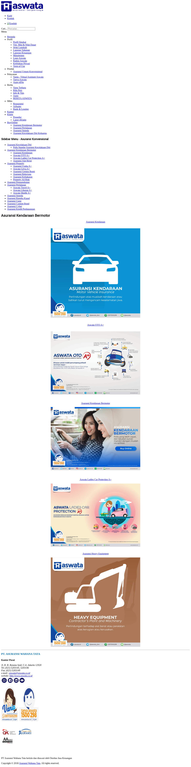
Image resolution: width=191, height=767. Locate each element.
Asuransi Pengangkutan (18, 182)
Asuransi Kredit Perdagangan (21, 209)
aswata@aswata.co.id (19, 673)
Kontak (10, 18)
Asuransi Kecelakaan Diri (19, 144)
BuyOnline (12, 122)
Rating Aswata (20, 61)
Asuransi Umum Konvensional (27, 71)
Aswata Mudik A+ (22, 193)
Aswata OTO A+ (21, 155)
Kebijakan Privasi (21, 63)
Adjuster (17, 106)
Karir (9, 15)
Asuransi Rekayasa (22, 174)
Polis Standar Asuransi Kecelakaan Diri (31, 147)
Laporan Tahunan (21, 50)
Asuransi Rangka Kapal (18, 198)
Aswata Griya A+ (21, 169)
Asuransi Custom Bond (18, 203)
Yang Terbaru (19, 87)
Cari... (4, 28)
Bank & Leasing (21, 109)
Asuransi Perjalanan (22, 128)
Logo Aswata (19, 58)
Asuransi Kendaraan (22, 152)
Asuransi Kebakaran (22, 177)
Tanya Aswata (20, 79)
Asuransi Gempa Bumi (24, 171)
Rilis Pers (17, 90)
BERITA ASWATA (22, 98)
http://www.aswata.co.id (21, 676)
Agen (15, 95)
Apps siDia (18, 82)
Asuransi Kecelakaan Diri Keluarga (30, 133)
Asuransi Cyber (14, 206)
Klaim (10, 114)
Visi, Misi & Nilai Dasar (24, 44)
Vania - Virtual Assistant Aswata (28, 77)
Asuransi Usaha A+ (22, 166)
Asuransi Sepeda (21, 130)
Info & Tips (18, 93)
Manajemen (18, 55)
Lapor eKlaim (19, 120)
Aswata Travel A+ (21, 187)
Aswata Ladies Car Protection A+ (29, 158)
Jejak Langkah (20, 47)
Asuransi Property (15, 163)
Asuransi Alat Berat (22, 161)
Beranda (11, 36)
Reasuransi (18, 103)
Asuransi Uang (14, 201)
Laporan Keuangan (22, 53)
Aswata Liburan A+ (22, 190)
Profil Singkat (19, 42)
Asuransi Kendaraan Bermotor (27, 125)
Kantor (10, 112)
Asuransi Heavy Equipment (96, 553)
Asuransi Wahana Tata (29, 763)
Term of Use (19, 66)
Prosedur (17, 117)
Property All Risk (21, 179)
